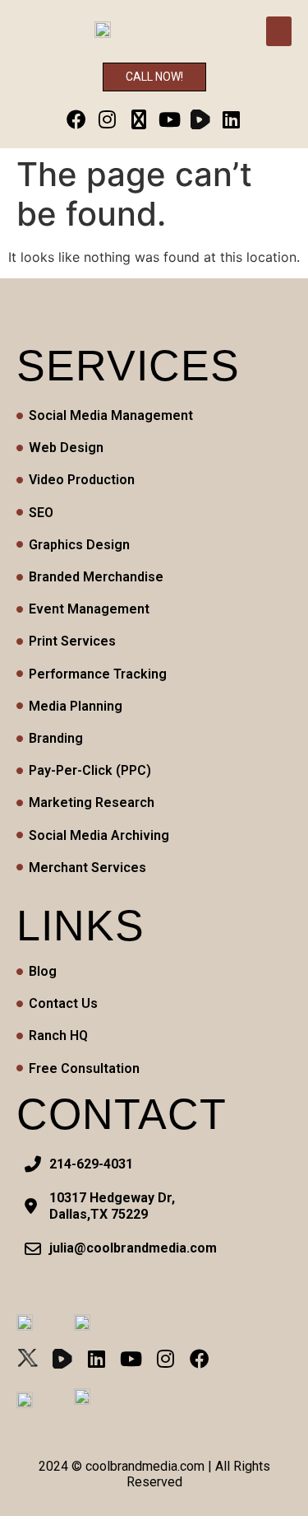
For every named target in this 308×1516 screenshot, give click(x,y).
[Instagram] (107, 120)
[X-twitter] (138, 120)
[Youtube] (170, 120)
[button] (279, 31)
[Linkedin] (232, 120)
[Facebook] (77, 120)
